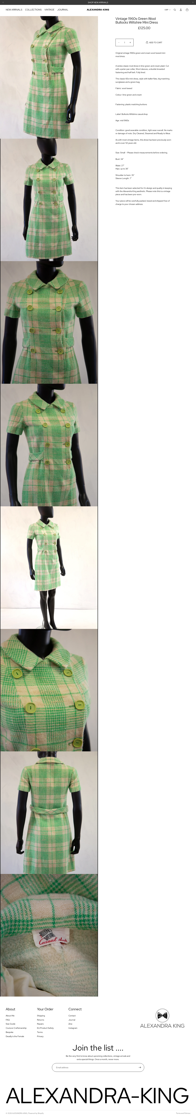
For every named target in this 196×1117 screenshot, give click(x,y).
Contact (72, 1015)
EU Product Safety (45, 1028)
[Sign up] (140, 1067)
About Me (10, 1015)
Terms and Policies (183, 1113)
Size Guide (10, 1024)
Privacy (40, 1036)
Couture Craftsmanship (16, 1028)
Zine (70, 1024)
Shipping (41, 1015)
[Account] (181, 10)
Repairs (40, 1024)
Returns (40, 1020)
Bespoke (9, 1032)
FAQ (8, 1020)
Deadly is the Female (15, 1036)
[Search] (175, 10)
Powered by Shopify (36, 1113)
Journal (71, 1020)
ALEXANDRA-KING (19, 1113)
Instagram (72, 1028)
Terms (40, 1032)
